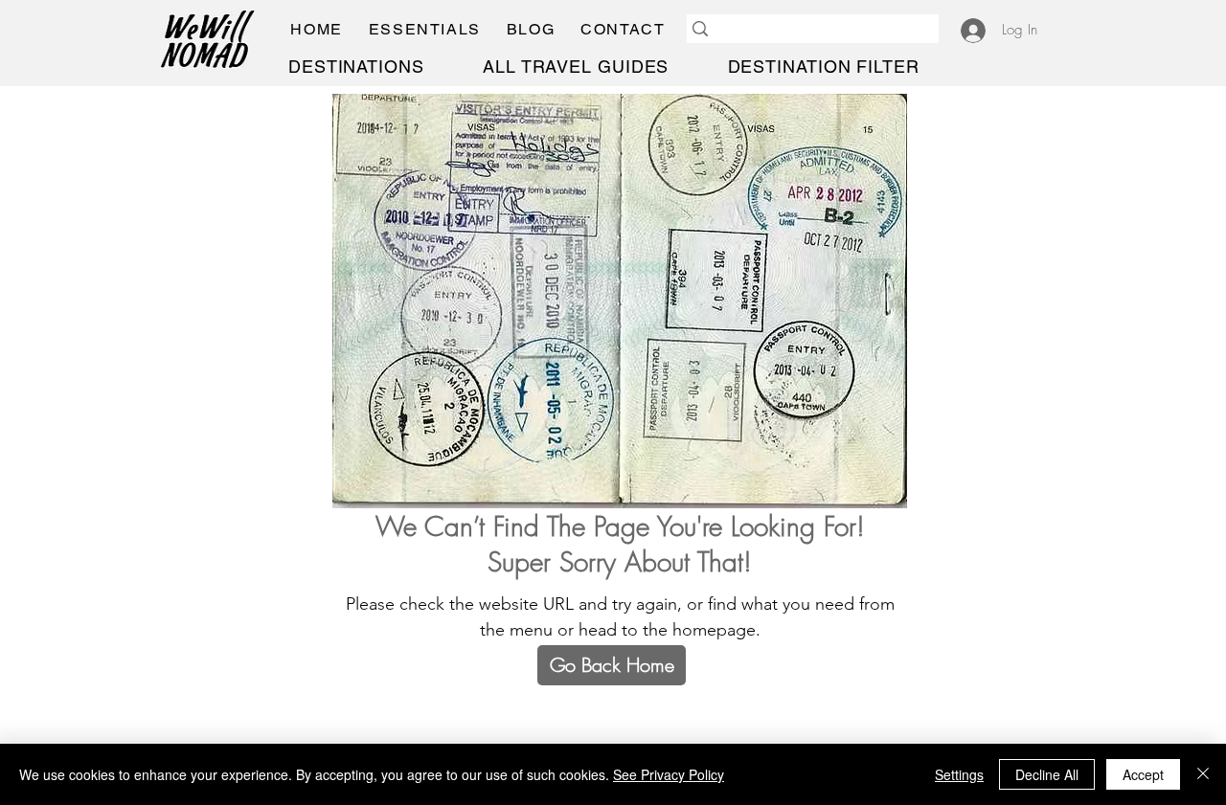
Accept (1143, 774)
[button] (424, 29)
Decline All (1046, 774)
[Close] (1203, 774)
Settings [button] (959, 774)
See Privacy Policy (668, 774)
